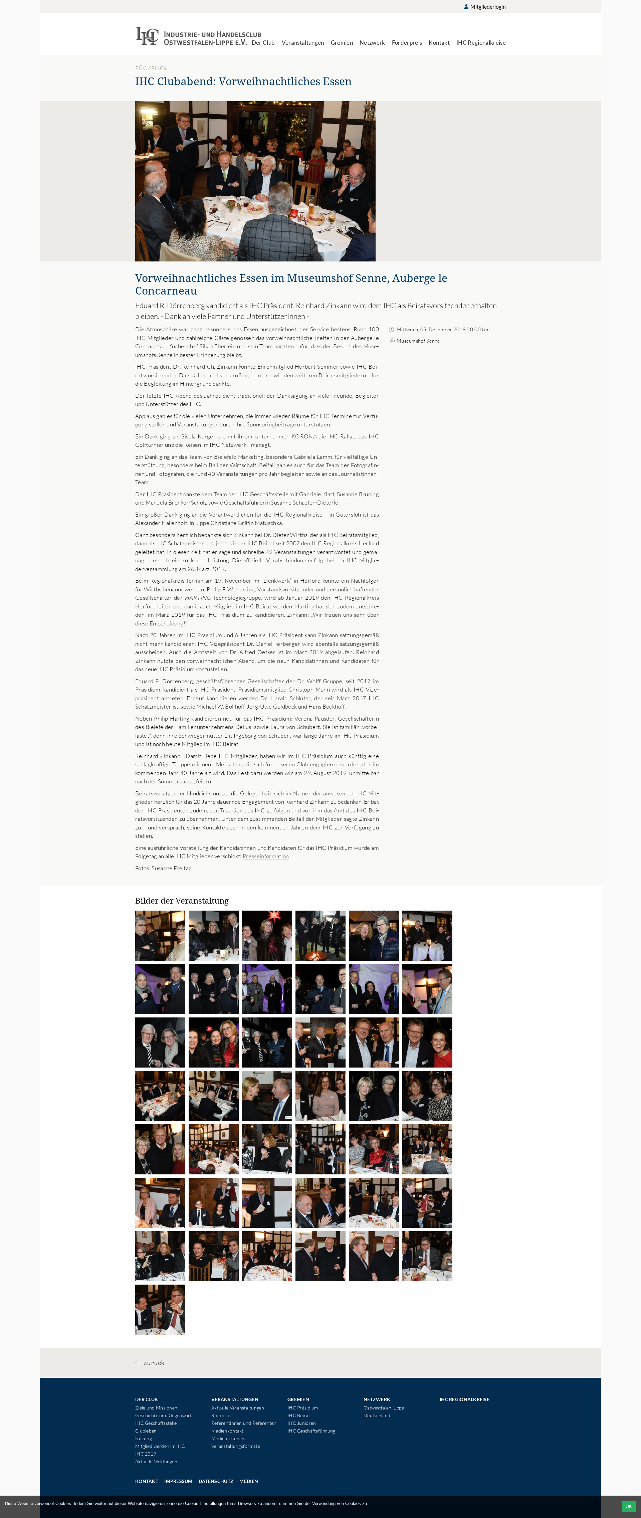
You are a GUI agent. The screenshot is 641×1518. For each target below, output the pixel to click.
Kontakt (439, 42)
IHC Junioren (301, 1423)
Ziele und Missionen (156, 1407)
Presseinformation (266, 856)
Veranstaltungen (303, 42)
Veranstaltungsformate (235, 1446)
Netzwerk (372, 42)
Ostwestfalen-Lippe (384, 1407)
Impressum (178, 1481)
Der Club (263, 42)
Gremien (342, 42)
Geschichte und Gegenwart (163, 1415)
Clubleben (146, 1431)
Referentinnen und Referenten (243, 1423)
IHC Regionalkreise (481, 42)
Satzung (143, 1438)
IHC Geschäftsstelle (156, 1423)
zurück (154, 1362)
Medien (248, 1481)
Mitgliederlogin (487, 6)
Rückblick (221, 1415)
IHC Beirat (298, 1415)
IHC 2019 (145, 1454)
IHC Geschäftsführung (311, 1431)
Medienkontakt (227, 1431)
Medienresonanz (229, 1438)
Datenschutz (216, 1481)
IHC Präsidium (302, 1407)
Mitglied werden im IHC (160, 1446)
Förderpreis (407, 42)
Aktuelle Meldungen (156, 1461)
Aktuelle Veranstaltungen (237, 1407)
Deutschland (377, 1415)
